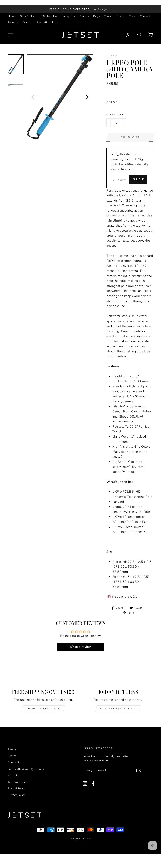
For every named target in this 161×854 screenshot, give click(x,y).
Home (11, 16)
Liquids (120, 16)
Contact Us (15, 762)
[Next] (87, 97)
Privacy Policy (16, 795)
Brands (84, 16)
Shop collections (43, 708)
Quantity (115, 114)
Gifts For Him (48, 16)
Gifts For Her (28, 16)
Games (27, 22)
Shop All (41, 22)
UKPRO (112, 56)
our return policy (118, 708)
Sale (54, 22)
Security (13, 22)
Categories (68, 16)
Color (112, 102)
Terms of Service (18, 782)
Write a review (80, 647)
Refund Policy (16, 788)
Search (12, 756)
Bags (96, 16)
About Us (14, 775)
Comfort (145, 16)
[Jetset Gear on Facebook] (93, 783)
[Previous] (32, 97)
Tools (107, 16)
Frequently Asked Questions (26, 769)
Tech (132, 16)
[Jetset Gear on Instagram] (85, 783)
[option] (80, 9)
